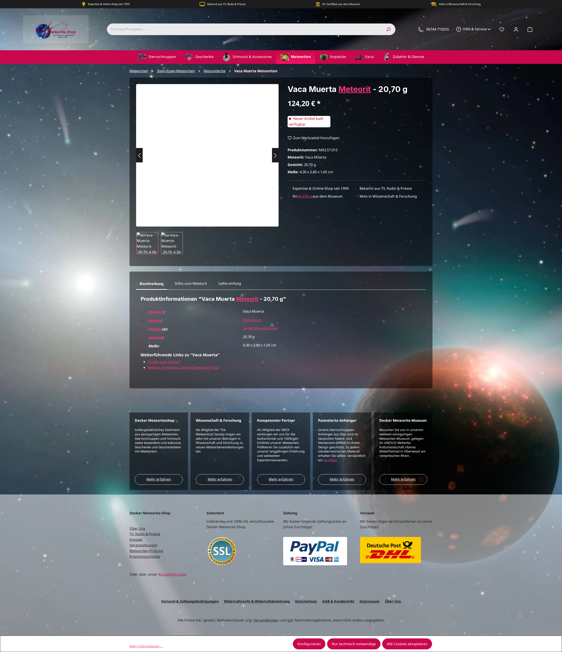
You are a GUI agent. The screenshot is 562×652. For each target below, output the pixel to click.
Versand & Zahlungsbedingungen (190, 601)
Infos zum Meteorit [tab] (191, 283)
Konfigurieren (309, 643)
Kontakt (136, 539)
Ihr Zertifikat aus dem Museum (341, 4)
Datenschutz (306, 601)
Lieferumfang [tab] (229, 283)
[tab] (151, 284)
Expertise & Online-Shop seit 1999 (109, 4)
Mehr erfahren (158, 479)
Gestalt (154, 320)
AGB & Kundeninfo (338, 601)
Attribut (155, 329)
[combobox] (244, 29)
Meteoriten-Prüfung (146, 550)
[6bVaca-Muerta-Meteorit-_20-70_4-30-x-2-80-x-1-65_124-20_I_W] (207, 151)
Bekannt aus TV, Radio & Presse (226, 4)
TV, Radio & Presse (145, 533)
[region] (207, 169)
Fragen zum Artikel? (164, 361)
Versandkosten (266, 620)
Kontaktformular (172, 574)
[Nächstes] (275, 155)
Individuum (252, 319)
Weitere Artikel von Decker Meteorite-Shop (183, 367)
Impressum (370, 601)
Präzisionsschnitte (145, 556)
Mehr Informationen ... (146, 646)
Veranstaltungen (143, 545)
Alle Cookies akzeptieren (407, 643)
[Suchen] (388, 29)
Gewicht (155, 337)
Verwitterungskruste (260, 328)
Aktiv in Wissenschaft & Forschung (460, 4)
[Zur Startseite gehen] (56, 29)
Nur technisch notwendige (354, 643)
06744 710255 (437, 29)
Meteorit (355, 89)
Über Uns (137, 528)
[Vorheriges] (139, 155)
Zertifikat (305, 196)
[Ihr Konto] (516, 29)
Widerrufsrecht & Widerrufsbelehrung (257, 601)
